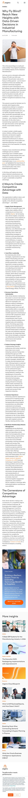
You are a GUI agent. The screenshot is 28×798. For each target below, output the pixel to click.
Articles (4, 6)
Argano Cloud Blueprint (11, 684)
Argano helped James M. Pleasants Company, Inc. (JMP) (14, 458)
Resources (4, 681)
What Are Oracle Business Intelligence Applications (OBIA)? (11, 755)
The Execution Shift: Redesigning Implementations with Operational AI (13, 661)
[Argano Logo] (6, 2)
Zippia (12, 214)
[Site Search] (19, 3)
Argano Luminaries (6, 656)
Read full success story (14, 602)
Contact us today (15, 541)
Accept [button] (10, 795)
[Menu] (24, 3)
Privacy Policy (12, 785)
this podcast (10, 286)
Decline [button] (17, 795)
